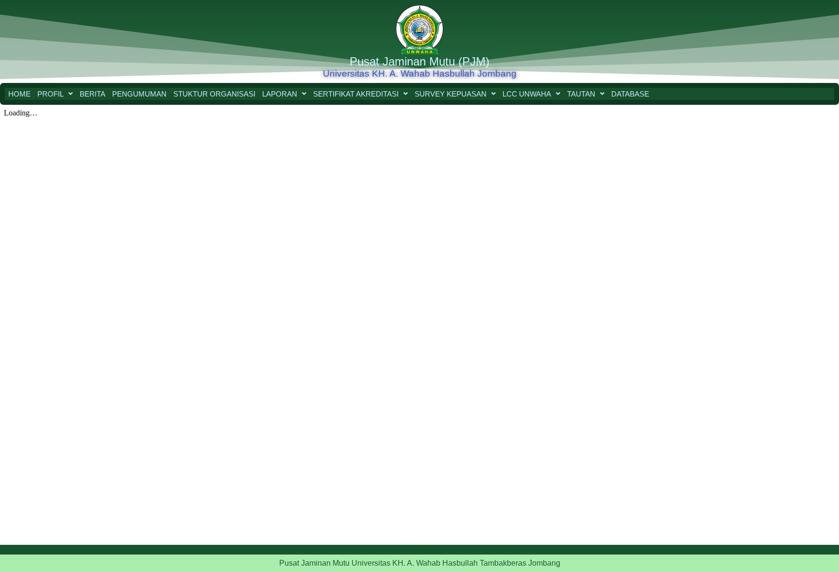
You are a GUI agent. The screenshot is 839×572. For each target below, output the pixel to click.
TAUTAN (581, 94)
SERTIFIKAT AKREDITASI (356, 94)
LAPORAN (279, 94)
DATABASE (630, 94)
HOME (19, 94)
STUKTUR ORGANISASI (214, 94)
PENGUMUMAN (139, 94)
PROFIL (50, 94)
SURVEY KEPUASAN (451, 94)
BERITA (92, 94)
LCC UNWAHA (527, 94)
